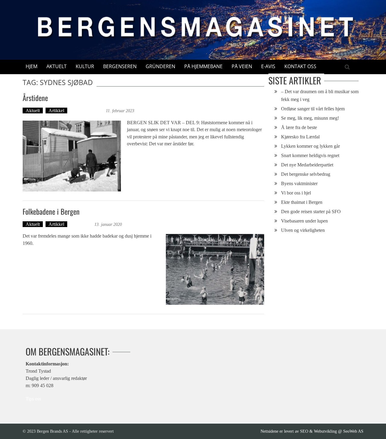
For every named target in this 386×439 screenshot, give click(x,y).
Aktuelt (56, 66)
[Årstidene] (72, 156)
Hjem (31, 66)
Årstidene (35, 97)
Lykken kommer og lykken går (310, 146)
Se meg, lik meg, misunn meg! (310, 118)
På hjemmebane (203, 66)
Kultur (85, 66)
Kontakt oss (300, 66)
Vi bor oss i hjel (296, 192)
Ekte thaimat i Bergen (301, 202)
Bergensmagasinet (87, 110)
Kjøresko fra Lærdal (300, 136)
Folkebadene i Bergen (51, 211)
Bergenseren (120, 66)
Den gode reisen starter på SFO (311, 211)
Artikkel (56, 110)
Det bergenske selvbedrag (305, 174)
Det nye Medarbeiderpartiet (307, 164)
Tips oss (33, 398)
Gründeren (160, 66)
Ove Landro (81, 224)
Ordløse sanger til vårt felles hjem (313, 108)
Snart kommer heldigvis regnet (310, 155)
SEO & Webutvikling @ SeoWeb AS (331, 431)
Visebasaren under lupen (304, 220)
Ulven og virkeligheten (303, 230)
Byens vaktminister (299, 183)
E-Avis (268, 66)
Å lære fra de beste (299, 127)
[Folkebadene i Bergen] (215, 269)
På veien (242, 66)
